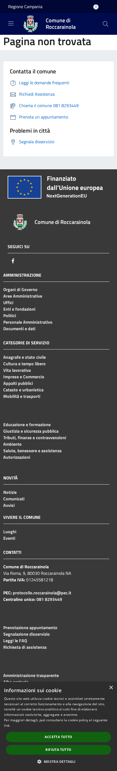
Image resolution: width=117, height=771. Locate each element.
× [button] (111, 688)
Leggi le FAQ (15, 640)
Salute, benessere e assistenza (32, 450)
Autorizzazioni (16, 457)
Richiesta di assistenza (25, 647)
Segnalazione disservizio (26, 634)
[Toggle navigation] (11, 23)
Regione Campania (25, 6)
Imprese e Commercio (23, 376)
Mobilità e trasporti (21, 396)
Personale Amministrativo (28, 322)
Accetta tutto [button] (58, 737)
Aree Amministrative (22, 296)
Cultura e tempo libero (24, 363)
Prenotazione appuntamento (30, 627)
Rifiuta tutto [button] (58, 749)
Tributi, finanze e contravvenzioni (34, 437)
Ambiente (12, 444)
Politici (9, 315)
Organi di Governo (20, 289)
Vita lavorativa (17, 370)
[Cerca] (105, 24)
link (7, 725)
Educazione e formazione (27, 424)
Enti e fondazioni (19, 309)
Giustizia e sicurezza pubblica (31, 431)
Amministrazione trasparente (31, 675)
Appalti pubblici (18, 383)
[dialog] (58, 726)
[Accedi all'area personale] (96, 7)
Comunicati (13, 498)
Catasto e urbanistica (23, 389)
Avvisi (9, 505)
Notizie (10, 492)
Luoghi (9, 531)
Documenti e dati (19, 328)
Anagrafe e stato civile (24, 357)
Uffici (8, 302)
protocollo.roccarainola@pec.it (42, 592)
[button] (58, 761)
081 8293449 (49, 599)
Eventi (9, 538)
